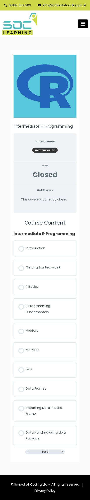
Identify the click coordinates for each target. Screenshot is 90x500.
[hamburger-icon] (83, 23)
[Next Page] (62, 452)
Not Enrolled (45, 150)
